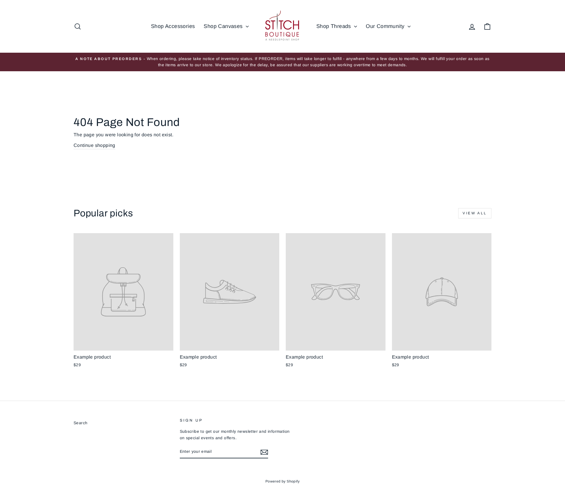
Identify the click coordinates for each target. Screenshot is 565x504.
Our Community (386, 26)
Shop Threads (334, 26)
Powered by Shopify (282, 481)
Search (80, 423)
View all (475, 213)
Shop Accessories (173, 26)
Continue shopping (94, 145)
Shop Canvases (224, 26)
